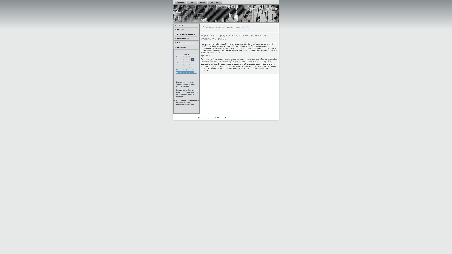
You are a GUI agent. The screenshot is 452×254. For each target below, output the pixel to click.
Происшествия (183, 38)
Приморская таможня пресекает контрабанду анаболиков (227, 27)
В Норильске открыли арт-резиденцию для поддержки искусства (187, 102)
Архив (202, 2)
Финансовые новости (186, 34)
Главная (180, 2)
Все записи (181, 47)
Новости (192, 2)
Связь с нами (215, 2)
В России (180, 30)
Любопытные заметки (186, 43)
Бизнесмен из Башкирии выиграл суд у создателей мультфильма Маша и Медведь (187, 93)
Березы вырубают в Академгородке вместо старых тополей (185, 84)
